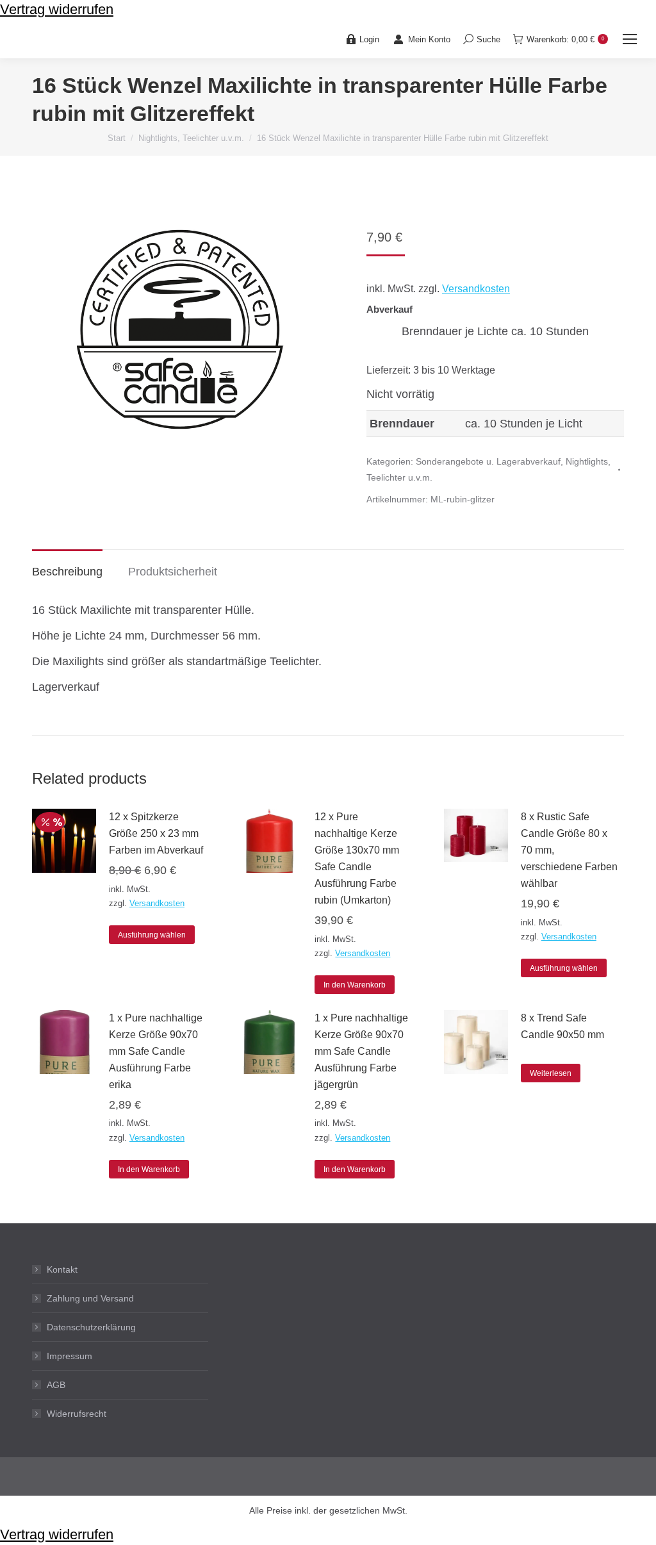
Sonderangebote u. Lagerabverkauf (488, 461)
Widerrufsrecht (76, 1414)
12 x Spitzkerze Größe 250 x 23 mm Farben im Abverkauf (156, 833)
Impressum (69, 1356)
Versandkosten (476, 288)
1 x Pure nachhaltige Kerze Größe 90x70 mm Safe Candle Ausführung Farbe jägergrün (361, 1051)
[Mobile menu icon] (630, 39)
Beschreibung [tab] (67, 571)
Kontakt (62, 1269)
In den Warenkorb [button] (355, 984)
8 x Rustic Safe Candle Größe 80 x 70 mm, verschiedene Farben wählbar (569, 850)
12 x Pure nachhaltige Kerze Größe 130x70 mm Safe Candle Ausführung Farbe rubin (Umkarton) (357, 858)
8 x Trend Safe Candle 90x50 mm (562, 1026)
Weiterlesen (550, 1073)
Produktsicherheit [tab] (172, 571)
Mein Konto (429, 39)
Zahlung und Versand (90, 1298)
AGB (56, 1385)
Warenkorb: (565, 39)
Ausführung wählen (152, 934)
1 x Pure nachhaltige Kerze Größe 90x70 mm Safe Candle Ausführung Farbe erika (155, 1051)
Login (369, 39)
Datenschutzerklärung (91, 1327)
